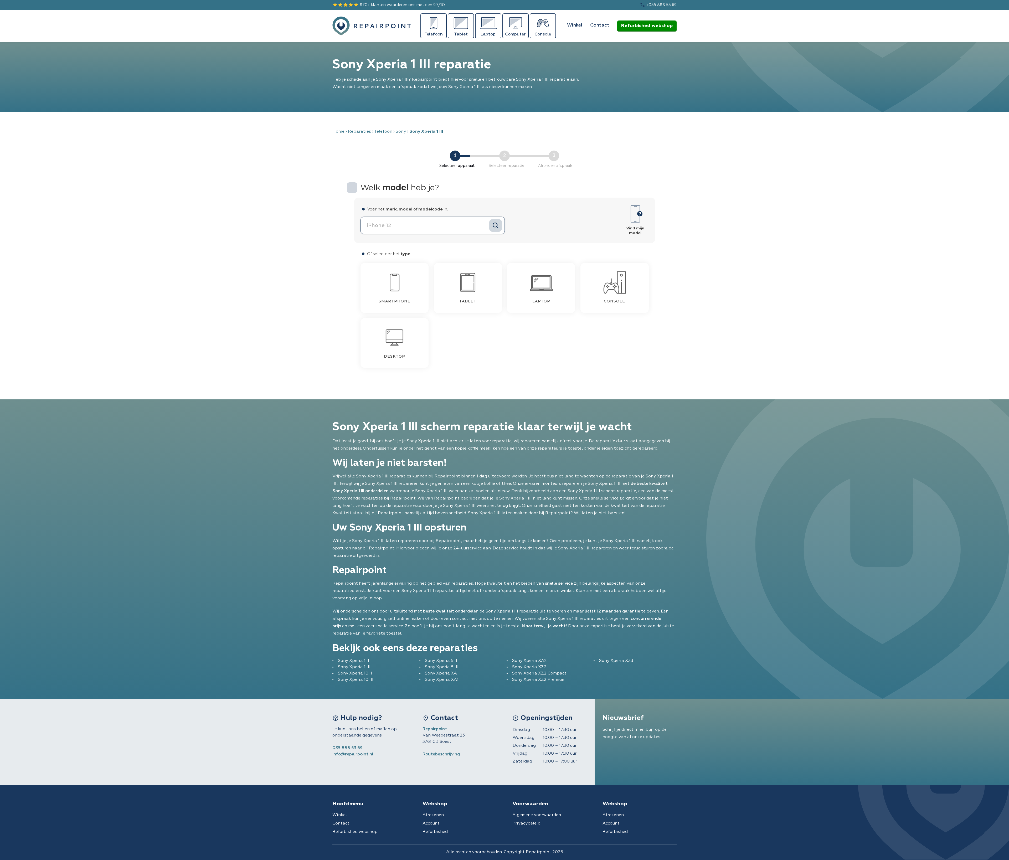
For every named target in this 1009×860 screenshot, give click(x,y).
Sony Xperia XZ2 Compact (539, 673)
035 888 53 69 (347, 748)
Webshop (435, 803)
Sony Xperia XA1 (442, 680)
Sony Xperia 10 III (355, 680)
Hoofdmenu (347, 803)
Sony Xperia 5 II (441, 661)
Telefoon (383, 132)
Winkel (574, 25)
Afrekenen (433, 815)
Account (431, 823)
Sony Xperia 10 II (355, 673)
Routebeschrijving (441, 754)
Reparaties (359, 132)
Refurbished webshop (647, 25)
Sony (401, 132)
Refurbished (435, 832)
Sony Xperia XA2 (529, 661)
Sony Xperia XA (441, 673)
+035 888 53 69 (658, 4)
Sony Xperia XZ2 (529, 667)
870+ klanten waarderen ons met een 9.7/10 (388, 4)
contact (460, 619)
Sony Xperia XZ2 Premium (538, 680)
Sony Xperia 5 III (442, 667)
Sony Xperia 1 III (354, 667)
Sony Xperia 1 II (353, 661)
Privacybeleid (526, 823)
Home (338, 132)
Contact (599, 25)
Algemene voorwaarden (536, 815)
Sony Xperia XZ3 (616, 661)
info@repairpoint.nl (352, 754)
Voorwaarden (530, 803)
